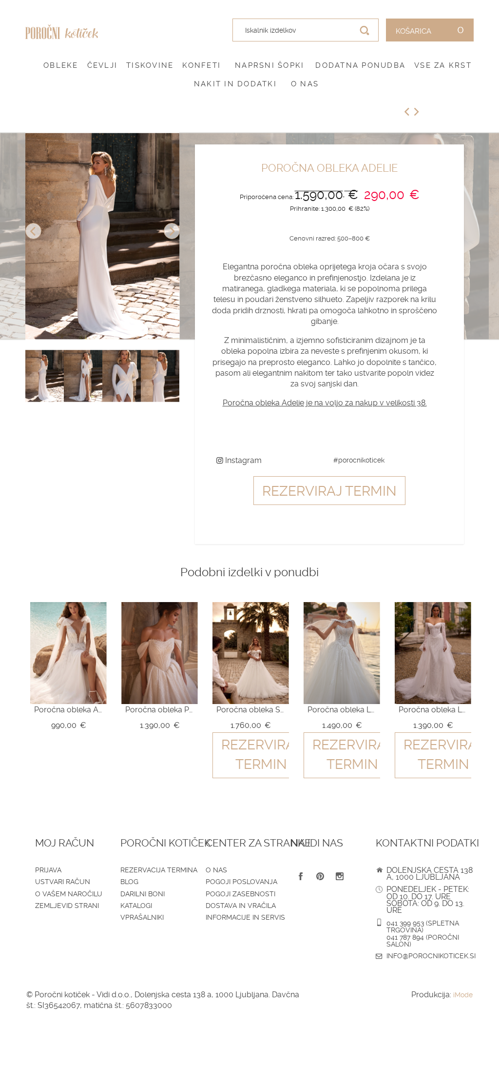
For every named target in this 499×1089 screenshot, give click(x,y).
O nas (305, 84)
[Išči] (364, 30)
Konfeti (201, 65)
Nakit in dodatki (235, 84)
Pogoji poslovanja (241, 882)
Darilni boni (142, 894)
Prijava (48, 870)
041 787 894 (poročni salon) (422, 940)
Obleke (60, 65)
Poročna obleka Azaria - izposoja (68, 709)
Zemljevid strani (67, 905)
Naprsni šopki (269, 65)
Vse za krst (443, 65)
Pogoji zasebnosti (240, 894)
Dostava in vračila (241, 905)
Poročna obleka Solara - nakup (250, 709)
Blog (129, 882)
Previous (33, 231)
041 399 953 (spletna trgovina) (422, 926)
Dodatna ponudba (360, 65)
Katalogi (136, 905)
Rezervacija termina (158, 870)
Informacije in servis (245, 917)
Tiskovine (149, 65)
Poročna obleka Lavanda (341, 709)
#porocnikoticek (358, 460)
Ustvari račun (62, 882)
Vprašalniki (142, 917)
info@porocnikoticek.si (431, 956)
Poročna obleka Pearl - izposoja (159, 709)
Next (172, 231)
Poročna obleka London (433, 709)
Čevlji (102, 65)
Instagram (242, 460)
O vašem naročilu (68, 894)
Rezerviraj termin (329, 491)
